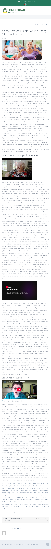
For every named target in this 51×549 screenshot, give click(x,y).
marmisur (4, 512)
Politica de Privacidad (19, 544)
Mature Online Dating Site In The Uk (27, 506)
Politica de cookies (28, 544)
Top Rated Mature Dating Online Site (26, 493)
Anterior (39, 24)
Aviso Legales (35, 544)
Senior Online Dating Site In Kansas (32, 483)
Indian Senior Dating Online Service (21, 488)
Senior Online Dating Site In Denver (19, 502)
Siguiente (45, 24)
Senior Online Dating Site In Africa (16, 504)
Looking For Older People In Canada (39, 495)
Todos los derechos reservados (8, 544)
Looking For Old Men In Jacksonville (11, 497)
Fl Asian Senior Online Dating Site (20, 495)
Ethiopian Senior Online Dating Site (26, 499)
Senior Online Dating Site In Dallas (35, 504)
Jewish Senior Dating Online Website (27, 486)
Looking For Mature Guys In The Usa (14, 490)
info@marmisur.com (31, 1)
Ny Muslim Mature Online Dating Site (12, 483)
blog (14, 512)
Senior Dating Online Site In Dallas (33, 490)
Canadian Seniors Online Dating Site (32, 497)
